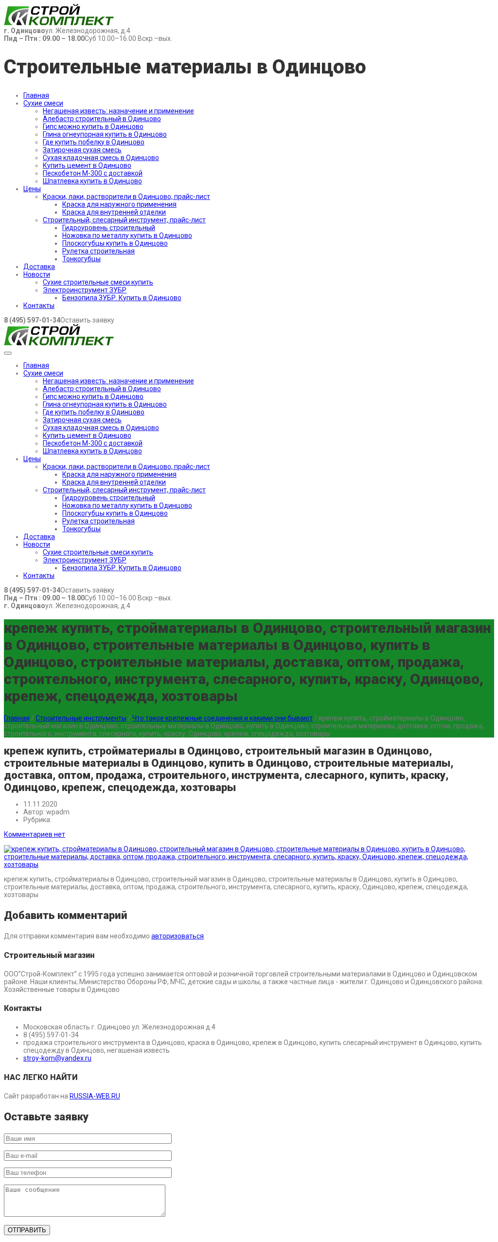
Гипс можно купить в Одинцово (93, 126)
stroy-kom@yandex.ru (57, 1058)
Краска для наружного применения (119, 204)
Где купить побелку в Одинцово (93, 142)
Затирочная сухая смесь (82, 150)
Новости (36, 274)
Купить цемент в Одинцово (87, 165)
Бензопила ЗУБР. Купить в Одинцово (121, 298)
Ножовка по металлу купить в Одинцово (127, 235)
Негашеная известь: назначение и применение (118, 111)
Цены (32, 189)
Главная (36, 95)
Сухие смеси (43, 103)
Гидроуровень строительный (108, 228)
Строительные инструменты (81, 718)
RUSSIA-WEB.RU (95, 1096)
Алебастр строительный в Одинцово (102, 119)
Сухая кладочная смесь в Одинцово (101, 158)
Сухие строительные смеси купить (98, 282)
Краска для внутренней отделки (114, 212)
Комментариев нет (34, 834)
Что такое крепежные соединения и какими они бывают (222, 718)
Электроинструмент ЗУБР (84, 290)
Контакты (38, 305)
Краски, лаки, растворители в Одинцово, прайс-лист (126, 196)
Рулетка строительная (98, 251)
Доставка (39, 266)
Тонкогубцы (81, 259)
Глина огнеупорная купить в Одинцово (105, 134)
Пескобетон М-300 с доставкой (92, 173)
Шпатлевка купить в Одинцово (92, 181)
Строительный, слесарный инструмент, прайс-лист (124, 220)
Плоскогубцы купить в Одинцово (115, 243)
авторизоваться (177, 936)
